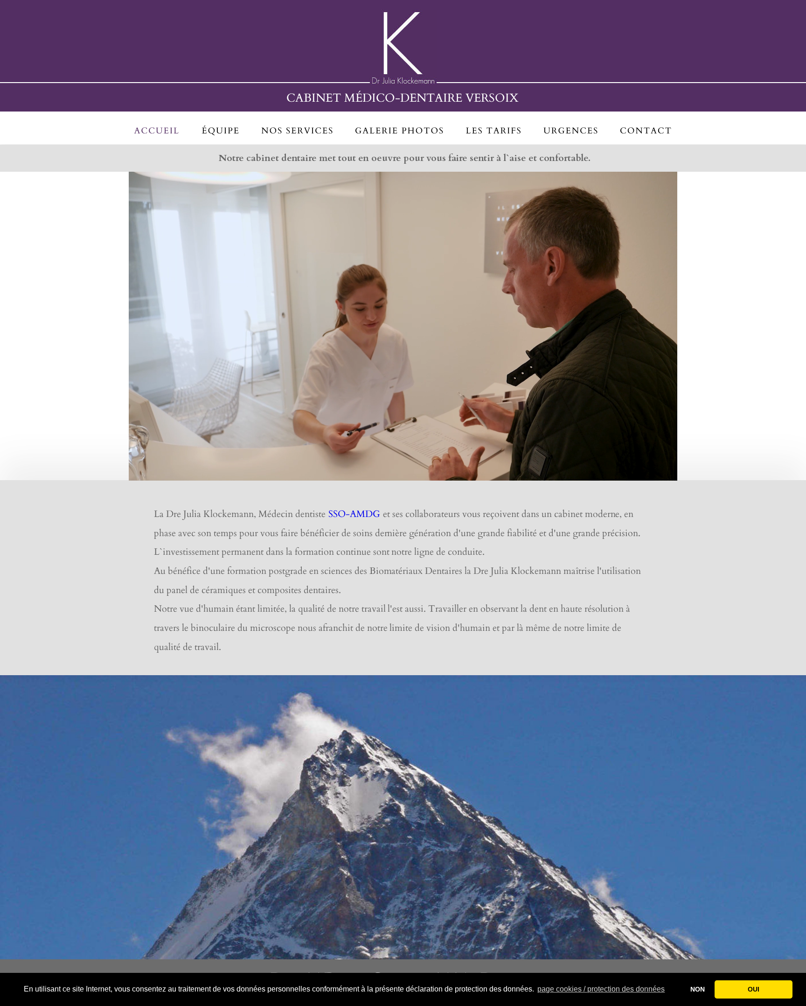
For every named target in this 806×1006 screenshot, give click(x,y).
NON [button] (697, 989)
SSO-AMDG (354, 514)
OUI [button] (753, 989)
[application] (403, 326)
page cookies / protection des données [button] (601, 989)
